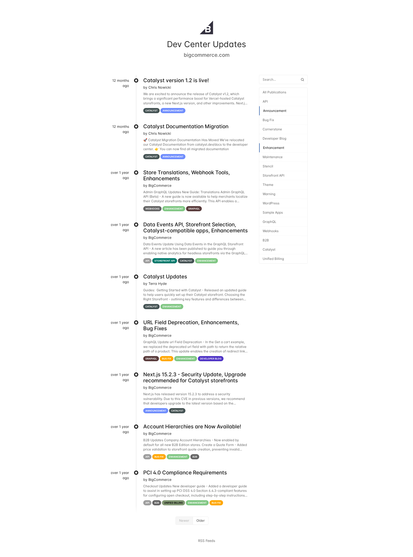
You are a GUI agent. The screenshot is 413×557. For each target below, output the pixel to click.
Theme (268, 185)
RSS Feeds (206, 540)
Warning (269, 194)
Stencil (268, 166)
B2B (266, 240)
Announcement (274, 111)
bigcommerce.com (207, 55)
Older (200, 520)
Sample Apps (273, 212)
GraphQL (269, 222)
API (265, 101)
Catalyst (269, 249)
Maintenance (273, 157)
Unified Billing (273, 259)
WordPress (271, 203)
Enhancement (273, 148)
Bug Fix (268, 120)
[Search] (302, 79)
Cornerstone (272, 129)
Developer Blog (274, 138)
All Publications (274, 92)
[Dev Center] (206, 28)
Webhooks (271, 231)
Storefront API (273, 175)
